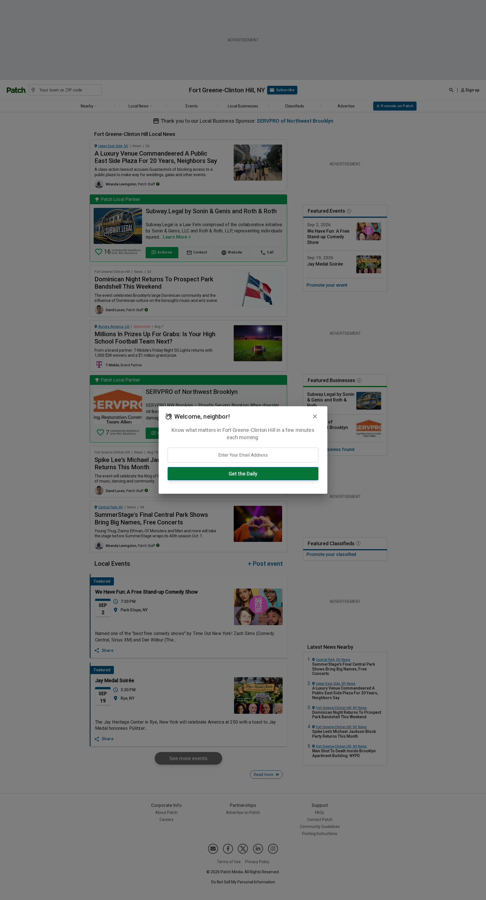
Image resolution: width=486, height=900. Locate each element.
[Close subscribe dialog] (315, 416)
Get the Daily (243, 474)
